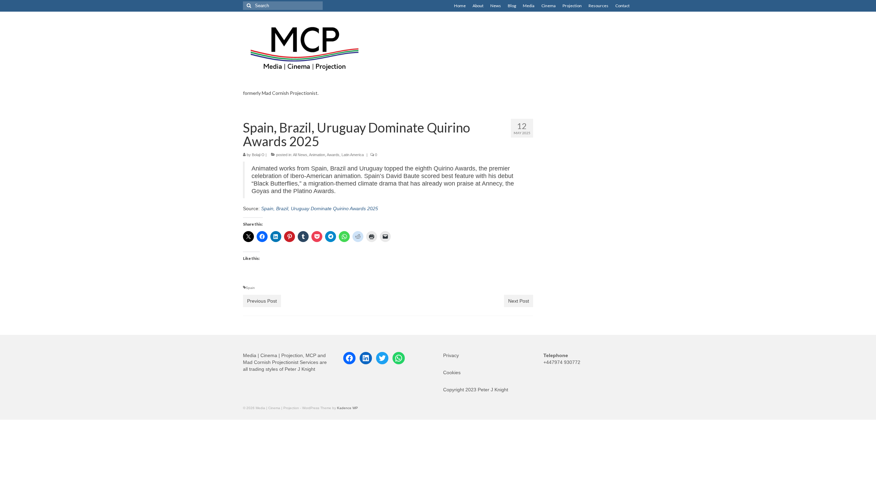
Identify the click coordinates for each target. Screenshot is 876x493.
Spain (250, 288)
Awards (333, 155)
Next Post (518, 301)
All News (300, 155)
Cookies (452, 372)
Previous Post (262, 301)
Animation (317, 155)
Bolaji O (258, 155)
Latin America (353, 155)
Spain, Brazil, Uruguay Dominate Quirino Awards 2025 (319, 208)
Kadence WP (347, 408)
